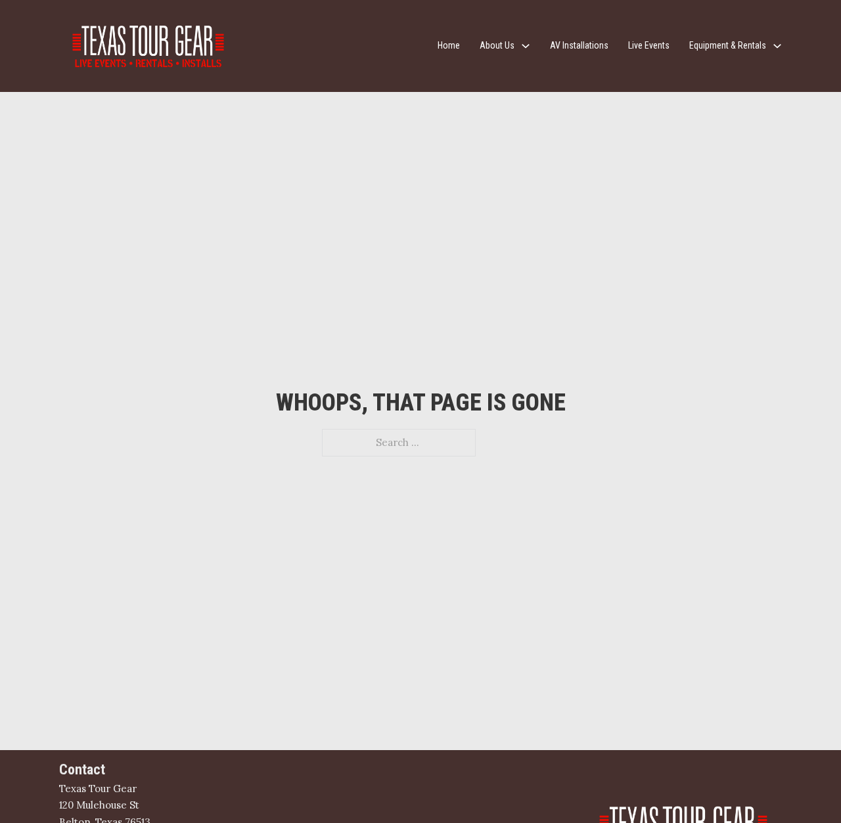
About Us (497, 45)
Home (449, 45)
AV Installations (579, 45)
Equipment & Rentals (727, 45)
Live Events (649, 45)
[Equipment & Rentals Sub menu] (777, 46)
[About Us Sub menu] (525, 46)
